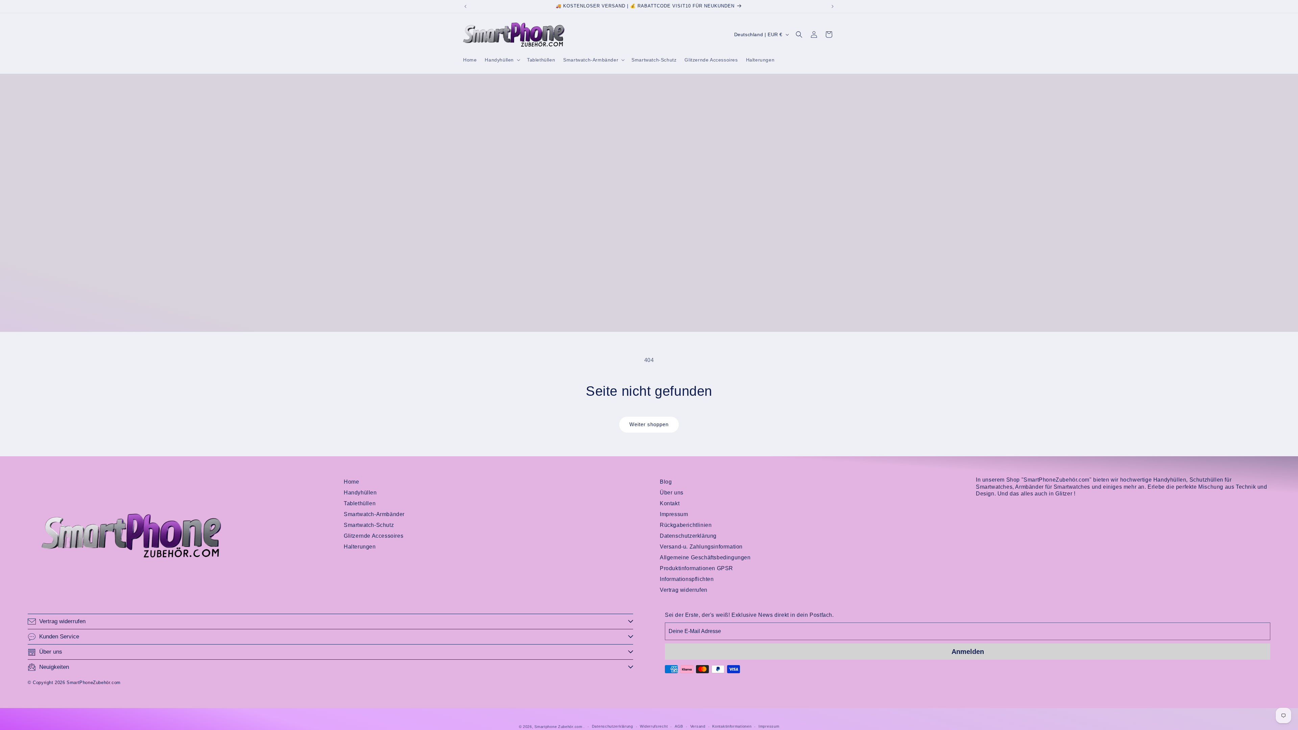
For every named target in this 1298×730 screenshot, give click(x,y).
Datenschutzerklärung (688, 536)
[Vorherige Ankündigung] (465, 6)
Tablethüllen (360, 503)
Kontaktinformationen (731, 726)
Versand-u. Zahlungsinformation (701, 547)
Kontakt (669, 503)
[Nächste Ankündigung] (832, 6)
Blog (666, 482)
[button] (502, 60)
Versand (697, 726)
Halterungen (360, 547)
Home (351, 482)
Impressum (674, 514)
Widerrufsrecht (654, 726)
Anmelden (968, 651)
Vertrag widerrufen (683, 590)
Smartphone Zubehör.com (558, 727)
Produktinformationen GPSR (696, 568)
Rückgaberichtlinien (686, 525)
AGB (679, 726)
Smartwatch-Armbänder (374, 514)
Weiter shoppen (649, 424)
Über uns (671, 492)
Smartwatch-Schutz (369, 525)
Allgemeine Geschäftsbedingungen (705, 557)
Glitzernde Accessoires (373, 536)
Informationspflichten (687, 579)
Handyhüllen (360, 492)
